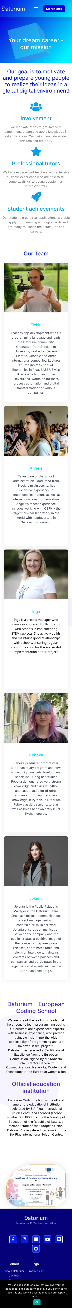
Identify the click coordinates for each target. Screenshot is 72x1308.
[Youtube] (47, 1239)
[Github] (36, 1249)
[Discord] (59, 1239)
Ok (37, 1302)
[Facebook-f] (13, 1239)
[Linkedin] (36, 1239)
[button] (36, 8)
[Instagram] (24, 1239)
